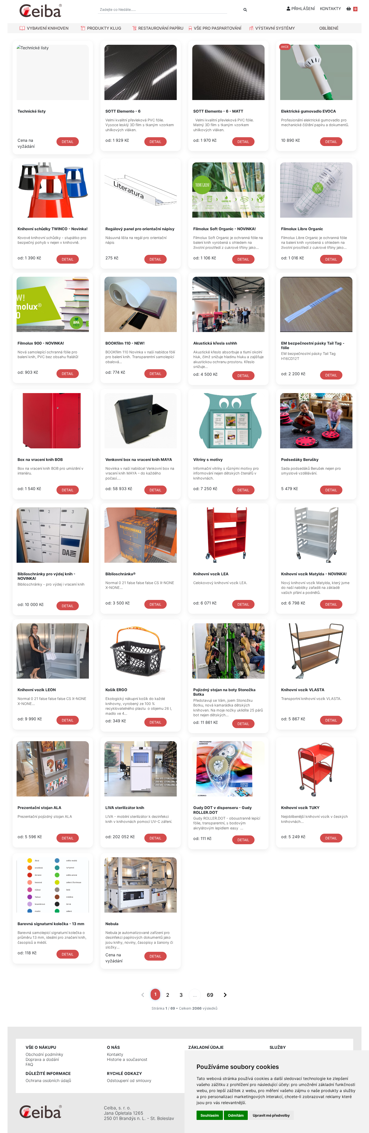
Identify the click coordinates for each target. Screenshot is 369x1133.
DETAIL (68, 141)
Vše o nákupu (41, 1047)
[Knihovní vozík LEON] (53, 651)
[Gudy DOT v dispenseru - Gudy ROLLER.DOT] (228, 768)
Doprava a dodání (42, 1059)
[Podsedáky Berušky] (316, 420)
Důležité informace (48, 1073)
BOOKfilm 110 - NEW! (125, 343)
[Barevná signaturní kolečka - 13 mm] (53, 885)
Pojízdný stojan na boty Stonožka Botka (224, 692)
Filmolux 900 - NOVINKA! (41, 343)
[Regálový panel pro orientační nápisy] (140, 190)
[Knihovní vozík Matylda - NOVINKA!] (316, 535)
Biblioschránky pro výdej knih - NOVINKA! (46, 576)
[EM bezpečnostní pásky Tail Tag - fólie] (316, 304)
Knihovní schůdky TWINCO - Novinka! (53, 228)
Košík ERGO (116, 689)
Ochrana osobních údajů (48, 1080)
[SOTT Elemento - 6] (140, 72)
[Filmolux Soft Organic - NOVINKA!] (228, 190)
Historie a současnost (127, 1059)
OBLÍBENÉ (329, 28)
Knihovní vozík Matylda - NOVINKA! (314, 574)
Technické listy (32, 111)
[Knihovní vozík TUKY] (316, 768)
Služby (278, 1047)
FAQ (29, 1064)
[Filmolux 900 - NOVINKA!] (53, 304)
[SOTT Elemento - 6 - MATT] (228, 72)
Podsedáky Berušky (300, 459)
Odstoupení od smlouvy (129, 1080)
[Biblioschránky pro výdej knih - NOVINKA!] (53, 535)
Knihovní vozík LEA (210, 574)
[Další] (225, 995)
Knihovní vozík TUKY (300, 807)
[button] (44, 28)
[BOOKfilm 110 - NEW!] (140, 304)
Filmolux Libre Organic (302, 228)
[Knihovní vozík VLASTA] (316, 651)
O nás (113, 1047)
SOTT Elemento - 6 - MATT (218, 111)
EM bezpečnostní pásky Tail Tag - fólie (312, 345)
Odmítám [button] (236, 1115)
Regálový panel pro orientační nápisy (139, 228)
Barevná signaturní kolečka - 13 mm (51, 923)
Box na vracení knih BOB (40, 459)
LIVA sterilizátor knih (124, 807)
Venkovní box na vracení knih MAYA (138, 459)
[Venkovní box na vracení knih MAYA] (140, 420)
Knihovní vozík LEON (37, 689)
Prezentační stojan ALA (39, 807)
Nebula (111, 923)
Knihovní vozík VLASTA (302, 689)
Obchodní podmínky (44, 1054)
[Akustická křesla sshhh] (228, 304)
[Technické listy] (53, 72)
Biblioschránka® (120, 574)
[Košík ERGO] (140, 651)
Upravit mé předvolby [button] (271, 1115)
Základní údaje (206, 1047)
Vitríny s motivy (208, 459)
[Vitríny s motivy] (228, 420)
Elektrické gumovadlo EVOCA (308, 111)
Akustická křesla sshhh (215, 343)
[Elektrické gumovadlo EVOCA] (316, 72)
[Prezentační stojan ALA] (53, 768)
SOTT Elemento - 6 (123, 111)
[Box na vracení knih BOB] (53, 420)
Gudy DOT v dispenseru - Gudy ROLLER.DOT (222, 810)
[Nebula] (140, 885)
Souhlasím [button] (210, 1115)
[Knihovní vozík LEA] (228, 535)
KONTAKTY (330, 8)
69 (210, 995)
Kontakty (115, 1054)
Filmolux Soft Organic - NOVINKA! (224, 228)
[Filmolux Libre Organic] (316, 190)
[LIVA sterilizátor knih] (140, 768)
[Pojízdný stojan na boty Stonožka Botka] (228, 651)
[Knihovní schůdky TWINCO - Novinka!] (53, 190)
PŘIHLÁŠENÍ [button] (302, 8)
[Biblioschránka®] (140, 535)
